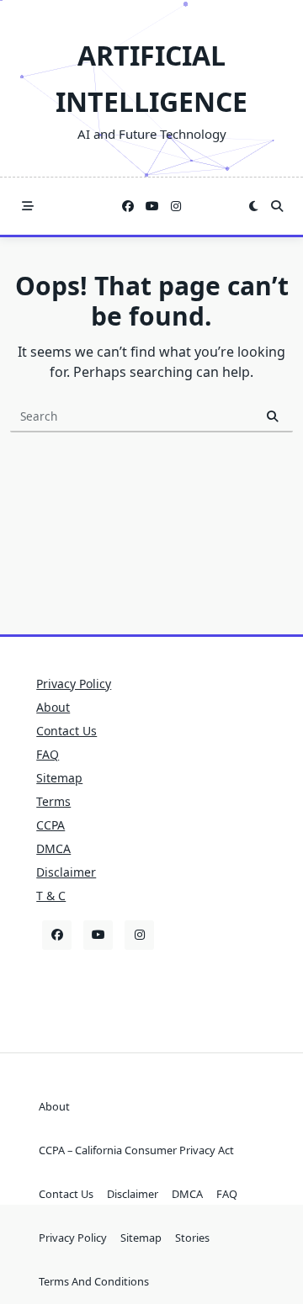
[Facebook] (128, 206)
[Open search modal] (277, 206)
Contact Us (66, 731)
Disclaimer (66, 872)
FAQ (47, 754)
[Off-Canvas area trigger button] (27, 206)
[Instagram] (176, 206)
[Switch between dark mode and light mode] (253, 206)
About (53, 707)
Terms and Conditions (94, 1281)
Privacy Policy (73, 684)
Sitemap (59, 778)
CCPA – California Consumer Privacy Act (136, 1150)
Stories (192, 1237)
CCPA (50, 825)
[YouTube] (152, 206)
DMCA (53, 848)
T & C (51, 896)
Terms (53, 801)
